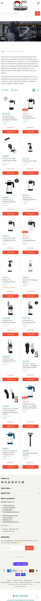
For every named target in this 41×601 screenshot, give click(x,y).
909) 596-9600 (7, 510)
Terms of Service (17, 580)
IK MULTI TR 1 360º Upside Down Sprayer (9, 159)
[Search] (37, 13)
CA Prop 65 (37, 582)
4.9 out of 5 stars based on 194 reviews (20, 600)
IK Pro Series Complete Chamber (30, 454)
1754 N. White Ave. (8, 505)
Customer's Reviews (25, 582)
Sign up (29, 548)
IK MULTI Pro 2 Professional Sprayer (29, 198)
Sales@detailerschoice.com (11, 512)
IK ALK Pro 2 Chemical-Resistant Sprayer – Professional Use (9, 452)
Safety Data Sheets (6, 582)
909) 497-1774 (7, 520)
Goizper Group (6, 121)
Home (3, 51)
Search (9, 580)
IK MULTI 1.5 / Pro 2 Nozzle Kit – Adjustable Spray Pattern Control (30, 365)
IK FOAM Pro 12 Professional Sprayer (29, 321)
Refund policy (28, 580)
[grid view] (34, 90)
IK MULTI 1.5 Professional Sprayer (29, 239)
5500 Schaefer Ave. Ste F (10, 515)
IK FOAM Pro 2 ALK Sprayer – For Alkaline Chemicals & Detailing (30, 406)
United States (19, 557)
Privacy (16, 582)
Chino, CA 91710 (8, 518)
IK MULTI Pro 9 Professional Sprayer (9, 321)
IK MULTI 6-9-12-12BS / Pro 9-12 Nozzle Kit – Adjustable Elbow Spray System (10, 411)
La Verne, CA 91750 (9, 508)
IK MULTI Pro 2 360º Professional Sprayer (9, 239)
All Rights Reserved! (20, 586)
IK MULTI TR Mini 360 (29, 161)
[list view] (38, 90)
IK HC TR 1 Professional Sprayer (30, 281)
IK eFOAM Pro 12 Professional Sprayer (9, 360)
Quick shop (10, 127)
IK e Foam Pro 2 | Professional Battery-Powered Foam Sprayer (10, 118)
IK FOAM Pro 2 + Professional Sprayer (9, 201)
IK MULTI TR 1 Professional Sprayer (9, 281)
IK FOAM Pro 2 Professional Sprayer (29, 117)
